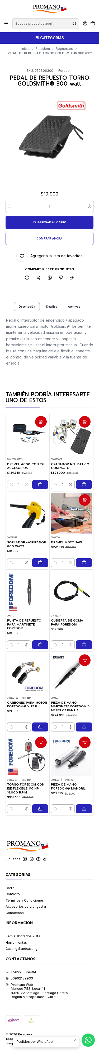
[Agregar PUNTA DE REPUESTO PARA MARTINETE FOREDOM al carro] (40, 644)
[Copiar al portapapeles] (72, 278)
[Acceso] (85, 24)
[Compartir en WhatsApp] (50, 278)
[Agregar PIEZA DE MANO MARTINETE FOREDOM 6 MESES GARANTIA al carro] (84, 726)
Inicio (25, 48)
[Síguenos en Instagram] (24, 859)
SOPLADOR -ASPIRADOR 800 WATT (26, 544)
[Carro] (92, 24)
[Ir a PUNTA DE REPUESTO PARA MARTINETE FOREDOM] (27, 591)
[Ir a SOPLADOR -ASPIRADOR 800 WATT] (27, 513)
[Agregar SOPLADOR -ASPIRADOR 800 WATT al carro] (40, 562)
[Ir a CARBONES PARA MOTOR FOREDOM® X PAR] (27, 673)
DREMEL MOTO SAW (66, 542)
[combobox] (45, 23)
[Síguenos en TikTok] (45, 859)
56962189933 (22, 978)
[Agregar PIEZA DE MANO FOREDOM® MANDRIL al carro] (84, 808)
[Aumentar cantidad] (89, 206)
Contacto (13, 894)
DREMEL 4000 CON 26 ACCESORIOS (25, 466)
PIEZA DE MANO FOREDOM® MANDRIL (68, 786)
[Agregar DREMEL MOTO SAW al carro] (84, 562)
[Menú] (6, 24)
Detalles (51, 306)
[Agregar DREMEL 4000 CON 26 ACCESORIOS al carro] (40, 484)
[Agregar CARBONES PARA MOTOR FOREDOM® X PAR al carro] (40, 726)
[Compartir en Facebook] (27, 278)
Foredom (43, 48)
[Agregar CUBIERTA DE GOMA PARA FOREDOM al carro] (84, 644)
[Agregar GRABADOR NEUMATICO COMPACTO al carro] (84, 484)
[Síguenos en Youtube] (38, 859)
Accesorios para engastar (26, 906)
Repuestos (64, 48)
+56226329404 (23, 972)
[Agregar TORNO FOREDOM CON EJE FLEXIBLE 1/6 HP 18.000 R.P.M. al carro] (40, 808)
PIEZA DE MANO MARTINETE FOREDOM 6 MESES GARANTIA (70, 706)
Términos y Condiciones (25, 900)
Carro (10, 888)
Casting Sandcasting (21, 949)
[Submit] (74, 23)
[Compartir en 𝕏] (39, 278)
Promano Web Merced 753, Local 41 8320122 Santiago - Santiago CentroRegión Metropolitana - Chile (39, 991)
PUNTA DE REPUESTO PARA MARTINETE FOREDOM (24, 624)
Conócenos (15, 913)
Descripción (27, 306)
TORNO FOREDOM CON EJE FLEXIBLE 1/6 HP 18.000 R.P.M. (25, 788)
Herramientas (16, 942)
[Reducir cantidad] (9, 206)
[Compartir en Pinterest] (61, 278)
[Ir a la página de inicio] (49, 8)
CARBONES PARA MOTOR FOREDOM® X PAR (27, 704)
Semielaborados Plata (23, 936)
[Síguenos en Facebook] (31, 859)
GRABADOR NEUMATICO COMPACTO (70, 466)
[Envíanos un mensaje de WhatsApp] (88, 1040)
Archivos (74, 306)
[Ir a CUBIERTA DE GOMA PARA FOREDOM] (71, 591)
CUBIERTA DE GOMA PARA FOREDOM (67, 622)
